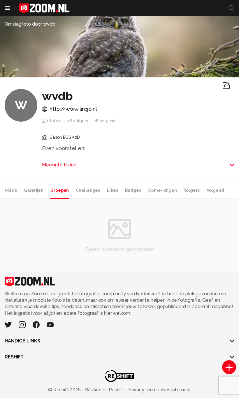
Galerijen (33, 190)
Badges (133, 190)
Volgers (192, 190)
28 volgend (105, 120)
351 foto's (51, 120)
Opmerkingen (162, 190)
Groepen (59, 190)
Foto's (11, 190)
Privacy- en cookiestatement (159, 389)
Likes (112, 190)
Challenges (88, 190)
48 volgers (77, 120)
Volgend (215, 190)
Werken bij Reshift (104, 389)
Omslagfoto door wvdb (30, 24)
